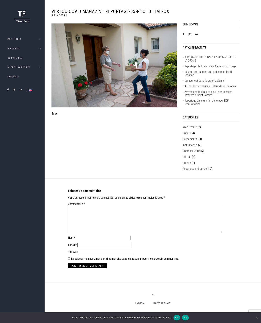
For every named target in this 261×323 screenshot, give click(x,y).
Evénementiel (190, 139)
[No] (256, 317)
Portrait (187, 156)
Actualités (14, 58)
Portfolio (14, 39)
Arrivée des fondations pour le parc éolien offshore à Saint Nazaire (208, 93)
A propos (13, 48)
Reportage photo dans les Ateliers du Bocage (210, 66)
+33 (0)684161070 (161, 302)
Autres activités (18, 67)
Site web (73, 252)
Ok (176, 317)
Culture (187, 133)
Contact (13, 76)
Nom (71, 237)
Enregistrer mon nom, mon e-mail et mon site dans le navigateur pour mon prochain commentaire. (125, 258)
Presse (187, 163)
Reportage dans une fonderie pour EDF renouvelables (206, 102)
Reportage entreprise (195, 168)
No (185, 317)
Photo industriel (192, 151)
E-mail (72, 245)
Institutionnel (190, 145)
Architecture (190, 127)
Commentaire (76, 204)
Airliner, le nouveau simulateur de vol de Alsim (210, 86)
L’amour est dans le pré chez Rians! (204, 80)
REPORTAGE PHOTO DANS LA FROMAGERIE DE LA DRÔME (210, 59)
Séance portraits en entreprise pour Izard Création (208, 73)
